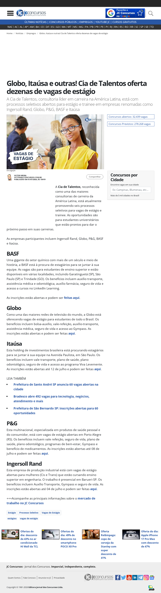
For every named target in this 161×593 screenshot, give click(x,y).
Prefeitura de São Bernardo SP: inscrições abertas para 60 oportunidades (56, 410)
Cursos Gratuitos (124, 22)
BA (37, 27)
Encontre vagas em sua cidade (125, 184)
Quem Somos (14, 577)
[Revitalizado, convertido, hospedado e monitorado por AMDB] (151, 587)
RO (126, 27)
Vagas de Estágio (51, 512)
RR (131, 27)
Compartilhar (95, 176)
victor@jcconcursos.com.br (28, 177)
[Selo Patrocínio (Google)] (125, 13)
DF (47, 27)
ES (52, 27)
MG (81, 27)
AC (16, 27)
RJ (111, 27)
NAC (10, 27)
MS (75, 27)
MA (64, 27)
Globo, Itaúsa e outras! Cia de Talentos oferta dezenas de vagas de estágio (73, 33)
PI (107, 27)
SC (136, 27)
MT (69, 27)
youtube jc (102, 22)
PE (102, 27)
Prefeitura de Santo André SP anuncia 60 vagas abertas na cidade (56, 386)
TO (152, 27)
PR (97, 27)
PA (86, 27)
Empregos (86, 22)
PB (91, 27)
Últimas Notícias (36, 22)
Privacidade (59, 577)
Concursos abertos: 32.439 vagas (128, 116)
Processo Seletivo (28, 512)
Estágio (12, 512)
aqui (71, 333)
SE (146, 27)
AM (32, 27)
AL (21, 27)
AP (26, 27)
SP (141, 27)
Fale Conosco (29, 577)
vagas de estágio (29, 518)
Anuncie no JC (44, 577)
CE (42, 27)
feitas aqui (71, 298)
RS (121, 27)
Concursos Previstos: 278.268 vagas (130, 124)
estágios (12, 518)
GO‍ (58, 27)
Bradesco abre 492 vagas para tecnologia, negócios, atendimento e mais (51, 398)
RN (116, 27)
